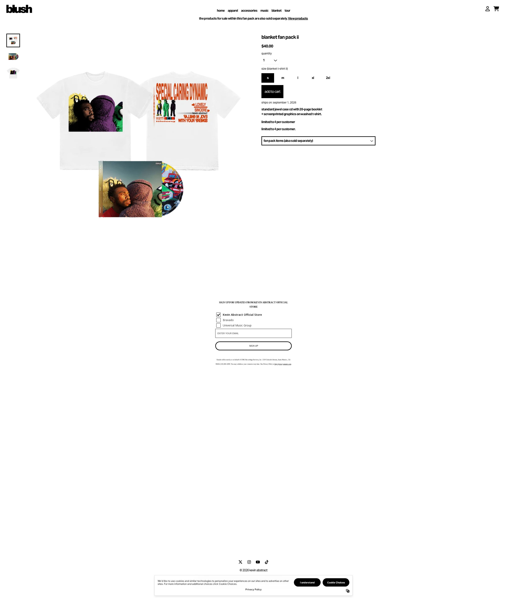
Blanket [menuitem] (276, 11)
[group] (13, 40)
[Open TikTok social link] (266, 562)
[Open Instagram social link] (249, 562)
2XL (328, 78)
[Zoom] (139, 148)
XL (313, 78)
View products (298, 18)
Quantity (266, 53)
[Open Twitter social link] (240, 562)
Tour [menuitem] (287, 11)
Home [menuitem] (221, 11)
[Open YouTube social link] (258, 562)
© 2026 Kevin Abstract (253, 570)
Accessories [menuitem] (249, 11)
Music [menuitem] (264, 11)
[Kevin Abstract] (19, 8)
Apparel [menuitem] (233, 11)
